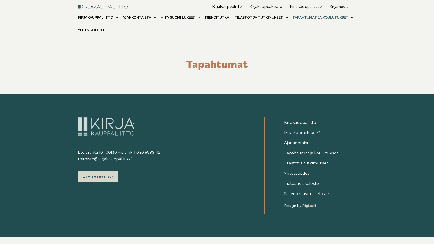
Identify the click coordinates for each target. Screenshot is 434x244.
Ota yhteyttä (97, 176)
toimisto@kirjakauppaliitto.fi (105, 159)
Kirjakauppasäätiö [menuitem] (306, 7)
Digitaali (309, 206)
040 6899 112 (148, 152)
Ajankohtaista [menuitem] (137, 17)
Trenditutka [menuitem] (216, 17)
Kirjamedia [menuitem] (339, 7)
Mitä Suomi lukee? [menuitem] (177, 17)
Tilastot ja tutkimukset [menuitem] (259, 17)
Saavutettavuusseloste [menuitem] (306, 193)
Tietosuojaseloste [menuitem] (301, 183)
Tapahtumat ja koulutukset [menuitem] (320, 17)
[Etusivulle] (103, 6)
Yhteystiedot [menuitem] (91, 30)
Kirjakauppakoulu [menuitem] (266, 7)
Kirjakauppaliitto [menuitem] (227, 7)
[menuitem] (117, 18)
